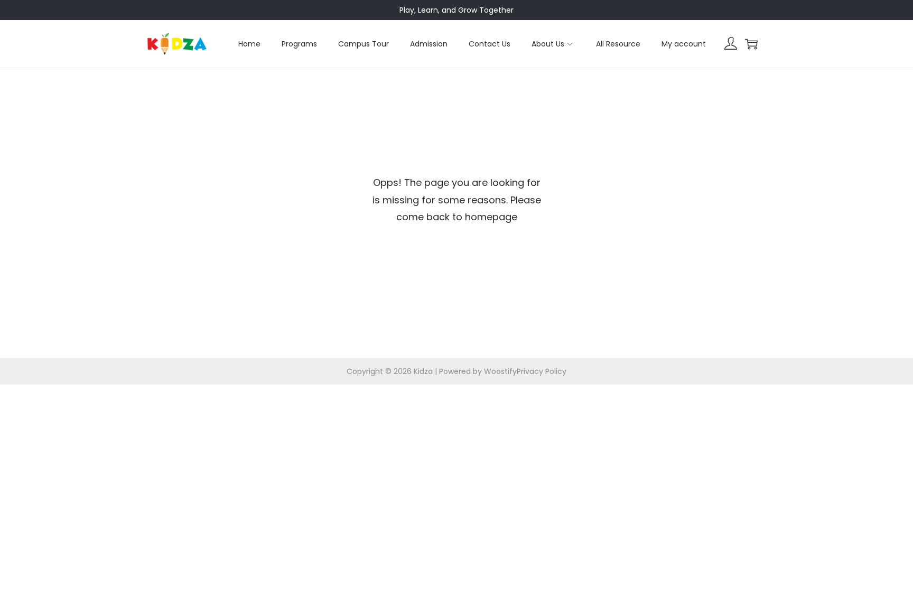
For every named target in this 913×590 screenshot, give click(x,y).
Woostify (500, 371)
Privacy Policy (541, 371)
